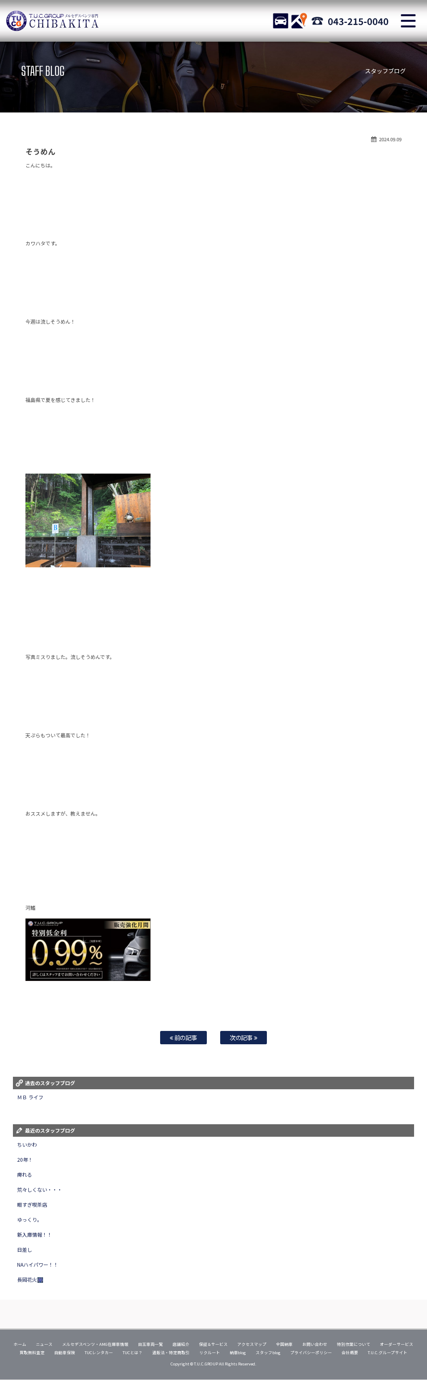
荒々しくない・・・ (39, 1189)
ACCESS (299, 20)
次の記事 (242, 1037)
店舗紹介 (181, 1344)
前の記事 (185, 1037)
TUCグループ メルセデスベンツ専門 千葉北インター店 (52, 21)
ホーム (20, 1344)
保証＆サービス (213, 1344)
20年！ (25, 1159)
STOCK (280, 20)
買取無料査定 (32, 1352)
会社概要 (350, 1352)
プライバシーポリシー (311, 1352)
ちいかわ (27, 1144)
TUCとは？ (133, 1352)
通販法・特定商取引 (171, 1352)
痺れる (24, 1174)
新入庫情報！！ (34, 1234)
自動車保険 (64, 1352)
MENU (408, 20)
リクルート (209, 1352)
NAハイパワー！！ (37, 1264)
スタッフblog (268, 1352)
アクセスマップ (251, 1344)
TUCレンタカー (99, 1352)
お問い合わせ (314, 1344)
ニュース (44, 1344)
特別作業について (353, 1344)
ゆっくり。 (29, 1219)
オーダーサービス (396, 1344)
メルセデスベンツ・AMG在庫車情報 (95, 1344)
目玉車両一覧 (150, 1344)
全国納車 (284, 1344)
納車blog (238, 1352)
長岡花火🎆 (30, 1279)
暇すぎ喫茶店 (32, 1204)
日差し (24, 1249)
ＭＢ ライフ (30, 1097)
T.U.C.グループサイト (387, 1352)
